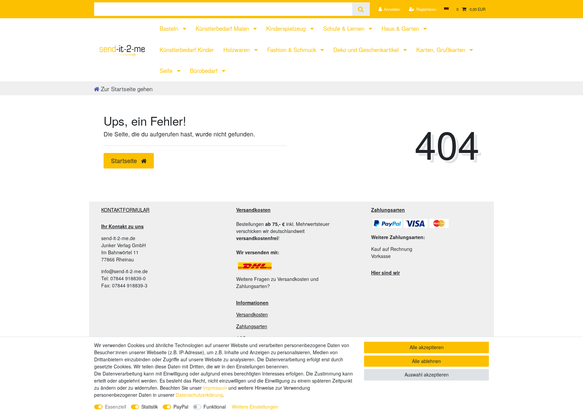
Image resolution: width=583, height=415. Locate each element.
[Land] (446, 9)
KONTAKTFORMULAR (125, 209)
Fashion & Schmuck (292, 50)
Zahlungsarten (251, 326)
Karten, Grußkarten (441, 50)
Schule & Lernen (344, 28)
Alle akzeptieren (427, 347)
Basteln (170, 28)
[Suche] (360, 9)
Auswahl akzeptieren (427, 374)
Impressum (215, 387)
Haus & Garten (401, 28)
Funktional (214, 406)
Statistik (149, 406)
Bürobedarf (204, 71)
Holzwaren (237, 50)
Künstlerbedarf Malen (223, 28)
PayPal (180, 406)
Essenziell (115, 406)
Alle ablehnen (426, 361)
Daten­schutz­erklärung (199, 394)
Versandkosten (252, 314)
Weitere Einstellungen (255, 406)
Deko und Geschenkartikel (366, 50)
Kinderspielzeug (286, 28)
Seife (167, 71)
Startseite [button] (125, 160)
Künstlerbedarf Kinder (187, 50)
